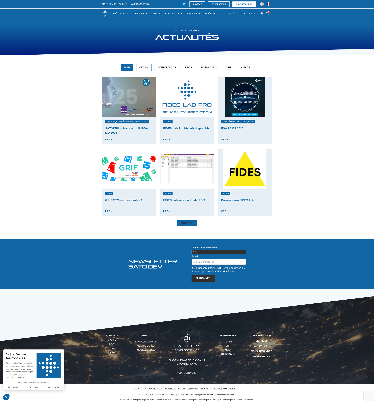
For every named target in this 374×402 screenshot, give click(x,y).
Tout (127, 67)
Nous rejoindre (261, 351)
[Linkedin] (184, 4)
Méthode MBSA (146, 346)
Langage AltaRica (146, 341)
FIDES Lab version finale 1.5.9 (184, 200)
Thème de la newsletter (204, 247)
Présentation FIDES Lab (237, 200)
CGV (136, 389)
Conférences (167, 67)
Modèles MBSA (146, 350)
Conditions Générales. (223, 271)
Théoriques (228, 354)
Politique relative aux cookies (219, 389)
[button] (127, 121)
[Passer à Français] (268, 4)
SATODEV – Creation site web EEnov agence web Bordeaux (168, 395)
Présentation (121, 13)
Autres (245, 67)
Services (192, 13)
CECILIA (144, 67)
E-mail (195, 256)
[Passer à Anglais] (262, 4)
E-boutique (246, 13)
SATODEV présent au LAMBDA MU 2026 (126, 4)
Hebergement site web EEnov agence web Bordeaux (215, 395)
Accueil (179, 30)
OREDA (112, 352)
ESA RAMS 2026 (232, 128)
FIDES (188, 67)
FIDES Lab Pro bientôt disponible (186, 128)
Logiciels (138, 13)
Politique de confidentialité (181, 389)
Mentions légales (152, 389)
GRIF (228, 67)
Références (211, 13)
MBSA (154, 13)
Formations (172, 13)
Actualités (229, 13)
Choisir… (196, 252)
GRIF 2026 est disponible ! (123, 200)
